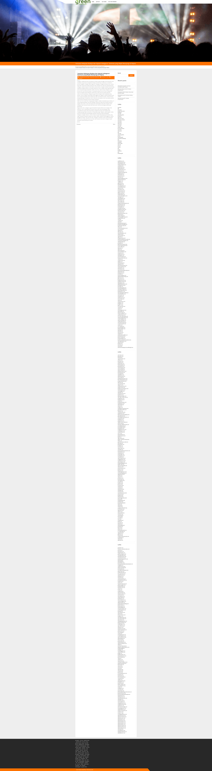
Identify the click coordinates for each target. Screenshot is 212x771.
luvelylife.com (120, 445)
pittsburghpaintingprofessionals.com (125, 691)
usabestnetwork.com (122, 578)
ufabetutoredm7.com (122, 726)
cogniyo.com (120, 679)
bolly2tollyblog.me (121, 525)
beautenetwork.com (121, 336)
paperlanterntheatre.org (122, 244)
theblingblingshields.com (122, 621)
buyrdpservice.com (121, 587)
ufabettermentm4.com (122, 716)
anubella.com (120, 333)
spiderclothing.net (121, 215)
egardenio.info (120, 669)
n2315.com (120, 433)
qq (79, 758)
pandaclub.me (120, 526)
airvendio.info (120, 481)
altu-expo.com (120, 231)
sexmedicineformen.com (122, 698)
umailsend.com (120, 581)
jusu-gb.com (120, 550)
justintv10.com (120, 469)
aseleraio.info (120, 667)
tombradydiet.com (121, 205)
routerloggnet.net (121, 391)
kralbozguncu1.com (121, 291)
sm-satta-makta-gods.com (123, 316)
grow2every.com (121, 279)
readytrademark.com (122, 321)
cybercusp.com (120, 342)
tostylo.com (120, 590)
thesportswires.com (121, 614)
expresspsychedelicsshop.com (123, 270)
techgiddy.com (120, 565)
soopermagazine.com (122, 318)
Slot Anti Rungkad (112, 1)
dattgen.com (120, 261)
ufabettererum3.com (122, 715)
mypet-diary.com (121, 448)
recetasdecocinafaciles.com (123, 240)
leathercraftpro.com (121, 684)
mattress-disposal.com (122, 645)
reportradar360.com (122, 458)
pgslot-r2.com (120, 305)
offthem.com (120, 360)
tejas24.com (120, 476)
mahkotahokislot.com (122, 642)
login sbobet (86, 764)
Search (119, 73)
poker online (120, 143)
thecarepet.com (121, 551)
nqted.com (120, 300)
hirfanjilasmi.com (121, 681)
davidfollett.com (121, 184)
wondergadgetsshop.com (123, 216)
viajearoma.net (120, 234)
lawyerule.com (120, 470)
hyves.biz (119, 519)
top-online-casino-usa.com (123, 397)
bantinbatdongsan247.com (123, 559)
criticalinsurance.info (121, 412)
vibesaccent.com (121, 171)
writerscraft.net (121, 423)
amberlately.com (121, 174)
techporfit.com (120, 362)
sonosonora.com (121, 211)
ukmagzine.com (121, 576)
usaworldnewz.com (121, 163)
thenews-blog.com (121, 312)
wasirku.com (120, 475)
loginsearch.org (121, 510)
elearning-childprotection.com (123, 424)
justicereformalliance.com (122, 195)
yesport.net (120, 588)
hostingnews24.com (121, 285)
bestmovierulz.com (121, 190)
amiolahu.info (120, 488)
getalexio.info (120, 672)
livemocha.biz (120, 516)
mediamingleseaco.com (122, 471)
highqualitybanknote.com (122, 284)
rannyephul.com (121, 456)
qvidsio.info (120, 504)
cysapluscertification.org (122, 507)
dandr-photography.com (122, 465)
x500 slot (83, 747)
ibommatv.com (120, 361)
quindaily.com (120, 330)
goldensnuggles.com (122, 585)
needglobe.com (121, 688)
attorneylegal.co (121, 632)
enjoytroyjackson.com (122, 266)
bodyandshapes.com (122, 338)
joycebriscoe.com (121, 175)
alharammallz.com (121, 250)
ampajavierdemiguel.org (122, 172)
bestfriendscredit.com (122, 225)
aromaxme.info (120, 491)
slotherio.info (120, 506)
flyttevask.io (120, 527)
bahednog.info (120, 560)
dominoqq (120, 140)
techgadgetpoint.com (122, 634)
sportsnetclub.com (121, 592)
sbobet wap (120, 127)
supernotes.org (121, 660)
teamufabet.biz (121, 373)
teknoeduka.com (121, 311)
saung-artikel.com (121, 597)
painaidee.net (120, 611)
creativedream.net (121, 432)
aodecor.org (120, 511)
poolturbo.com (120, 478)
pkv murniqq (78, 755)
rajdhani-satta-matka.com (122, 422)
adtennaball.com (121, 404)
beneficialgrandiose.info (122, 497)
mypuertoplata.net (121, 369)
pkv (118, 108)
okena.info (120, 221)
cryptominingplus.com (122, 601)
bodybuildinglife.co (121, 648)
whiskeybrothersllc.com (122, 731)
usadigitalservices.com (122, 429)
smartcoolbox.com (121, 701)
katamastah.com (121, 664)
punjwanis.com (120, 547)
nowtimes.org (120, 514)
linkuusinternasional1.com (122, 213)
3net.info (119, 219)
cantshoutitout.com (121, 367)
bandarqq (119, 112)
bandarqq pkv (120, 153)
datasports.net (120, 627)
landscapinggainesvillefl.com (123, 292)
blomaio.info (120, 499)
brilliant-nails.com (121, 464)
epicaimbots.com (121, 267)
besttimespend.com (121, 677)
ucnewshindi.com (121, 568)
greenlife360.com (121, 366)
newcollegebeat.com (122, 185)
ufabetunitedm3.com (122, 721)
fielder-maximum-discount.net (123, 439)
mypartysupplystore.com (122, 178)
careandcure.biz (121, 678)
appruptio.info (120, 540)
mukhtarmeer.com (121, 297)
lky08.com (120, 437)
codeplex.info (120, 220)
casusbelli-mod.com (121, 208)
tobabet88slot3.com (122, 709)
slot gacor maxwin (81, 752)
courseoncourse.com (122, 557)
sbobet (82, 764)
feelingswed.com (121, 272)
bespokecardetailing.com (122, 224)
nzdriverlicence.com (121, 301)
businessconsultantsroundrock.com (124, 339)
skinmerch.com (120, 188)
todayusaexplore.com (122, 164)
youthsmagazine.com (122, 609)
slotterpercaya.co (121, 700)
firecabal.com (120, 274)
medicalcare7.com (121, 403)
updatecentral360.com (122, 663)
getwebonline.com (121, 434)
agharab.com (120, 236)
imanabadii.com (121, 537)
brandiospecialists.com (122, 402)
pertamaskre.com (121, 562)
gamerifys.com (120, 356)
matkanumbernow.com (122, 386)
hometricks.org (120, 683)
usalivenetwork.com (121, 566)
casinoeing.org (120, 515)
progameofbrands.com (122, 381)
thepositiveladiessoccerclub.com (124, 239)
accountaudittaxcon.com (122, 673)
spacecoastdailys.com (122, 320)
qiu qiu (119, 149)
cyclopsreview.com (121, 260)
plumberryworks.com (122, 693)
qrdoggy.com (120, 649)
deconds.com (120, 344)
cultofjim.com (120, 182)
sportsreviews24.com (122, 637)
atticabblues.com (121, 255)
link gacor (119, 116)
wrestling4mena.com (122, 425)
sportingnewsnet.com (122, 617)
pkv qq (119, 135)
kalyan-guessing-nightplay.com (123, 414)
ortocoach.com (120, 689)
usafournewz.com (121, 167)
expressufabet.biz (121, 368)
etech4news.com (121, 269)
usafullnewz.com (121, 161)
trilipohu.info (120, 538)
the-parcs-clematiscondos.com (123, 549)
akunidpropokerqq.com (122, 223)
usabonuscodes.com (121, 315)
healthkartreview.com (122, 281)
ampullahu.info (120, 490)
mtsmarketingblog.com (122, 473)
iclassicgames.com (121, 596)
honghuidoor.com (121, 398)
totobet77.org (120, 713)
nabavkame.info (121, 532)
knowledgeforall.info (121, 427)
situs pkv (119, 113)
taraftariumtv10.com (122, 460)
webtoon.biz (120, 613)
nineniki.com (120, 401)
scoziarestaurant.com (122, 323)
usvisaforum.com (121, 189)
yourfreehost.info (121, 202)
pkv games (77, 740)
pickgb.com (120, 653)
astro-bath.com (121, 229)
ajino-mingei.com (121, 200)
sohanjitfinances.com (122, 703)
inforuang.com (120, 443)
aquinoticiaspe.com (121, 602)
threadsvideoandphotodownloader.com (125, 563)
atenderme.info (121, 494)
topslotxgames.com (121, 389)
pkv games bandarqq (122, 138)
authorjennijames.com (122, 233)
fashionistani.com (121, 271)
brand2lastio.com (121, 428)
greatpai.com (120, 243)
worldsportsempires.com (122, 662)
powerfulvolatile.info (121, 502)
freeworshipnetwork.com (122, 245)
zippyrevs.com (120, 384)
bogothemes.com (121, 199)
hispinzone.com (121, 394)
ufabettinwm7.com (121, 719)
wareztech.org (120, 577)
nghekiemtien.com (121, 474)
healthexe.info (120, 483)
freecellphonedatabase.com (123, 570)
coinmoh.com (120, 259)
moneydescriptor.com (122, 608)
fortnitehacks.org (121, 509)
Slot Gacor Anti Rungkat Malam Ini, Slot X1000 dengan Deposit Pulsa (87, 66)
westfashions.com (121, 451)
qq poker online (86, 740)
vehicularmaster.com (122, 169)
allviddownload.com (121, 376)
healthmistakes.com (121, 654)
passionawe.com (121, 690)
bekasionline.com (121, 363)
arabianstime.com (121, 254)
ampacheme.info (121, 489)
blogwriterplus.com (121, 552)
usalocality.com (120, 166)
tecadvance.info (121, 485)
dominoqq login (83, 745)
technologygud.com (121, 650)
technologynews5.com (122, 310)
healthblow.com (121, 419)
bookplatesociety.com (122, 209)
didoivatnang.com (121, 262)
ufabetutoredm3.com (122, 725)
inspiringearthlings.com (122, 289)
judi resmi (78, 745)
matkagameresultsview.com (123, 408)
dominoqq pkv (120, 137)
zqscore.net (120, 665)
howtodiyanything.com (122, 287)
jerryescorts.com (121, 631)
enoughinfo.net (120, 520)
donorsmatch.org (121, 512)
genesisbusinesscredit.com (123, 442)
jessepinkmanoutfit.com (122, 580)
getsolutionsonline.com (122, 409)
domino (119, 147)
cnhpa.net (119, 658)
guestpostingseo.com (122, 554)
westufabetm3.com (121, 730)
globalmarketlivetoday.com (123, 276)
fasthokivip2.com (121, 598)
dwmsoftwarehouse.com (122, 265)
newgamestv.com (121, 623)
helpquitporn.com (121, 282)
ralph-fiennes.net (121, 438)
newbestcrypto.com (121, 593)
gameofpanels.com (121, 415)
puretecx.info (120, 484)
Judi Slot (98, 1)
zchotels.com (120, 307)
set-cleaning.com (121, 326)
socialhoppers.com (121, 430)
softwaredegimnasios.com (123, 317)
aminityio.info (120, 486)
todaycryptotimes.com (122, 313)
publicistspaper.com (121, 328)
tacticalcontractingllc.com (122, 706)
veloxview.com (120, 729)
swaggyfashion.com (121, 459)
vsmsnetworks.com (121, 358)
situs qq (119, 144)
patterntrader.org (121, 657)
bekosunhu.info (120, 496)
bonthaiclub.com (121, 207)
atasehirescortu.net (121, 628)
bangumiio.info (120, 495)
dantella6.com (120, 392)
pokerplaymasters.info (122, 556)
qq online (119, 107)
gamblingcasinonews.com (122, 378)
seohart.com (120, 325)
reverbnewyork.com (121, 187)
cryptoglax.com (121, 197)
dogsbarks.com (121, 264)
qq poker (86, 757)
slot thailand (87, 744)
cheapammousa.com (121, 238)
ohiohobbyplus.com (121, 198)
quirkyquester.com (121, 696)
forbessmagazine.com (122, 275)
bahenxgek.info (120, 561)
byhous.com (120, 528)
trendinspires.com (121, 455)
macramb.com (120, 446)
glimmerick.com (121, 183)
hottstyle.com (120, 286)
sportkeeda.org (121, 675)
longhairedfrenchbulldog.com (123, 603)
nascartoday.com (121, 298)
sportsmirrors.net (121, 626)
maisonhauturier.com (122, 293)
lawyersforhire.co (121, 604)
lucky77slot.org (121, 639)
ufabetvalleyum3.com (122, 727)
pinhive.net (120, 521)
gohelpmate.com (121, 420)
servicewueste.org (121, 383)
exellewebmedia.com (122, 572)
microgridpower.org (121, 685)
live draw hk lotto (121, 128)
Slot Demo (104, 1)
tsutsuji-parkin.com (121, 235)
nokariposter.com (121, 413)
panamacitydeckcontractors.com (124, 450)
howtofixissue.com (121, 372)
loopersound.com (121, 193)
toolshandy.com (121, 453)
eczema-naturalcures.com (123, 228)
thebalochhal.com (121, 168)
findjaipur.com (120, 180)
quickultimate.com (121, 695)
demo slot (120, 117)
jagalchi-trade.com (121, 192)
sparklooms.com (121, 705)
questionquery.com (121, 461)
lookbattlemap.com (121, 586)
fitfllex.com (120, 440)
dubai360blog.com (121, 638)
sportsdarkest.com (121, 612)
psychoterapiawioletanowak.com (124, 694)
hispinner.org (120, 410)
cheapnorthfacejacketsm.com (123, 203)
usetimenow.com (121, 418)
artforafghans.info (121, 480)
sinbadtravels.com (121, 575)
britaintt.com (120, 343)
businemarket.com (121, 606)
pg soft (80, 747)
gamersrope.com (121, 571)
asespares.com (121, 253)
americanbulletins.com (122, 251)
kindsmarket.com (121, 444)
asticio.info (120, 668)
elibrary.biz (120, 226)
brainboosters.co (121, 173)
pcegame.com (120, 303)
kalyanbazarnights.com (122, 396)
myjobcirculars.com (121, 387)
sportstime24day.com (122, 618)
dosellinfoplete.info (121, 500)
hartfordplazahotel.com (122, 530)
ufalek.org (119, 644)
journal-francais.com (121, 468)
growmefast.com (121, 641)
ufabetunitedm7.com (122, 723)
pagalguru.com (120, 302)
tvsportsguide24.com (122, 636)
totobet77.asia (120, 711)
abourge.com (120, 248)
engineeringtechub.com (122, 629)
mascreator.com (121, 295)
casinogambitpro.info (122, 555)
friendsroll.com (120, 214)
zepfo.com (120, 308)
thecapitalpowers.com (122, 708)
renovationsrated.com (122, 322)
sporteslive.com (121, 619)
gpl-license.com (121, 277)
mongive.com (120, 407)
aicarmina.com (120, 177)
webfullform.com (121, 374)
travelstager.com (121, 454)
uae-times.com (120, 355)
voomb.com (120, 633)
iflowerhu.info (120, 535)
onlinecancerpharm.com (122, 643)
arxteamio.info (120, 670)
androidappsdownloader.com (123, 417)
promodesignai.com (121, 327)
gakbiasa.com (120, 533)
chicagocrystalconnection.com (123, 536)
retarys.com (120, 582)
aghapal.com (120, 230)
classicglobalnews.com (122, 341)
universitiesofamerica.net (122, 379)
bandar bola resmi (121, 111)
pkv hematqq (83, 755)
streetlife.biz (120, 517)
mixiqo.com (120, 686)
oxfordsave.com (121, 595)
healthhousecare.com (122, 280)
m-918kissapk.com (121, 531)
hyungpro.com (120, 616)
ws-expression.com (121, 306)
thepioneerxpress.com (122, 371)
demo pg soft (78, 748)
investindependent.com (122, 290)
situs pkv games (121, 114)
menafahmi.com (121, 296)
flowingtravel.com (121, 399)
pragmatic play (81, 744)
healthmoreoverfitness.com (123, 388)
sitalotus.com (120, 659)
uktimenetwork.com (121, 162)
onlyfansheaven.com (121, 435)
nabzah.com (120, 406)
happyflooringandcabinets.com (123, 647)
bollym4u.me (120, 524)
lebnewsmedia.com (121, 210)
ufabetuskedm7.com (121, 724)
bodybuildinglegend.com (122, 463)
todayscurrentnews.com (122, 710)
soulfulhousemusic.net (122, 704)
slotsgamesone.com (121, 393)
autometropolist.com (122, 256)
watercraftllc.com (121, 246)
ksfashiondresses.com (122, 655)
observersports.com (122, 599)
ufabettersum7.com (121, 718)
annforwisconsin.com (122, 179)
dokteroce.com (120, 466)
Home (93, 1)
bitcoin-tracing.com (121, 337)
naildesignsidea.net (121, 241)
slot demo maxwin (121, 119)
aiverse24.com (120, 332)
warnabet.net (120, 522)
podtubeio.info (120, 501)
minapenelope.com (121, 194)
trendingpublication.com (122, 714)
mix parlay (77, 765)
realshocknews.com (121, 652)
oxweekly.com (120, 449)
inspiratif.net (120, 357)
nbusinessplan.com (121, 364)
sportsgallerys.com (121, 624)
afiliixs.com (120, 249)
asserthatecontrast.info (122, 492)
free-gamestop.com (121, 573)
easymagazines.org (121, 680)
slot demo (120, 109)
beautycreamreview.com (122, 257)
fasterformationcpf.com (122, 583)
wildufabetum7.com (121, 732)
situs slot (86, 743)
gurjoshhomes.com (121, 204)
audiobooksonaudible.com (123, 335)
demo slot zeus (121, 118)
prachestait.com (121, 479)
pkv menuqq (87, 754)
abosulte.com (120, 331)
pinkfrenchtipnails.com (122, 622)
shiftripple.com (120, 699)
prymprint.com (120, 674)
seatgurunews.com (121, 218)
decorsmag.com (121, 377)
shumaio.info (120, 505)
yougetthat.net (120, 591)
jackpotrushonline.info (122, 567)
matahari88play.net (121, 607)
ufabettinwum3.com (121, 720)
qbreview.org (120, 382)
